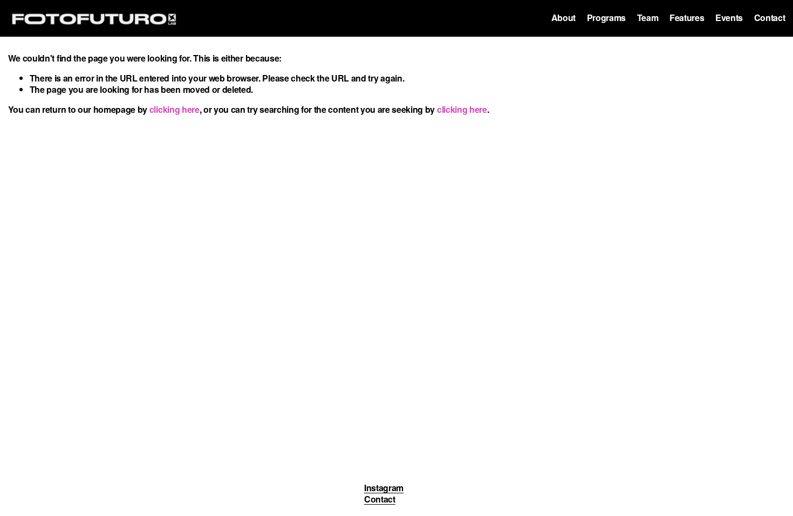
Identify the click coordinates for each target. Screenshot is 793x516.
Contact (769, 18)
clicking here (174, 109)
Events (729, 18)
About (563, 18)
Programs (606, 18)
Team (648, 18)
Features (686, 18)
